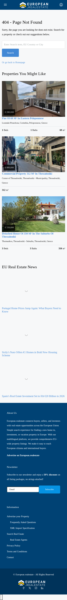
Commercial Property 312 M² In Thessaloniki (27, 173)
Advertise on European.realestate (23, 455)
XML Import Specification (22, 528)
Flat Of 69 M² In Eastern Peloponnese (23, 118)
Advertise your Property (18, 516)
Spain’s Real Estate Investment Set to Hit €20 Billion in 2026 (33, 396)
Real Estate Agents (18, 540)
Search (10, 52)
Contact (10, 557)
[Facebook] (24, 588)
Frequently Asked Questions (23, 522)
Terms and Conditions (17, 551)
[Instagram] (36, 588)
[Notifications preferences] (1, 597)
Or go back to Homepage (13, 62)
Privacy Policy (13, 545)
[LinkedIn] (43, 588)
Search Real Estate (15, 534)
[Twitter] (30, 588)
